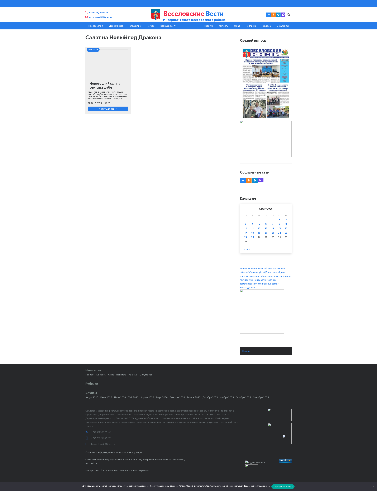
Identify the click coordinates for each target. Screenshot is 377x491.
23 (286, 232)
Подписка (121, 374)
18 (252, 232)
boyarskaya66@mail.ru (103, 444)
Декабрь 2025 (210, 397)
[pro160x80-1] (280, 429)
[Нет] (373, 486)
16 (286, 228)
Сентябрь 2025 (261, 397)
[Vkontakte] (268, 15)
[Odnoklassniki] (273, 15)
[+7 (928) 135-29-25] (88, 438)
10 (245, 228)
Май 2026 (133, 397)
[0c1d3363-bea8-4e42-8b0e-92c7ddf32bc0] (266, 311)
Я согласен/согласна (283, 486)
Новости (89, 374)
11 (253, 228)
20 (266, 232)
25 (252, 237)
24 (245, 237)
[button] (288, 14)
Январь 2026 (193, 397)
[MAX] (283, 15)
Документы (146, 374)
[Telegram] (278, 15)
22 (279, 232)
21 (273, 232)
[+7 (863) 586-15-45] (88, 432)
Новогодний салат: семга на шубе (105, 85)
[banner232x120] (280, 415)
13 (266, 228)
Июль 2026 (106, 397)
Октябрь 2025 (243, 397)
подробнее (142, 486)
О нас (111, 374)
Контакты (101, 374)
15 (279, 228)
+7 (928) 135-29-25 (101, 438)
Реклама (132, 374)
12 (259, 228)
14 (273, 228)
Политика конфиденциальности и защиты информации (113, 452)
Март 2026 (162, 397)
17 (246, 232)
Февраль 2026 (177, 397)
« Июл (247, 249)
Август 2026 (91, 397)
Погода (246, 351)
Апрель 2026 (147, 397)
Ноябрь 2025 (227, 397)
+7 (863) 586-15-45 (101, 432)
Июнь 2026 (120, 397)
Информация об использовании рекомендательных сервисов (117, 470)
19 (259, 232)
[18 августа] (266, 83)
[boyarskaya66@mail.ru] (88, 444)
